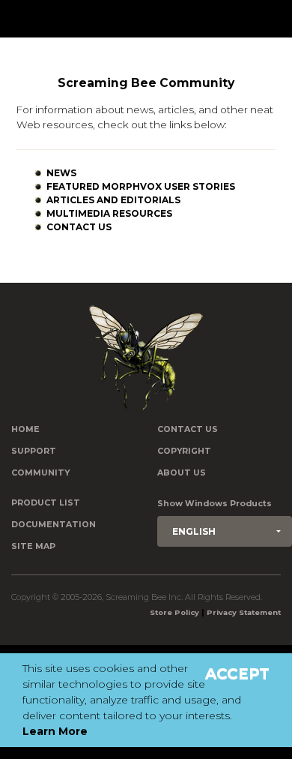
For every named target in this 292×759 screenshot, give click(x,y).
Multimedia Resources (109, 213)
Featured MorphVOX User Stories (140, 186)
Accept (237, 673)
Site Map (33, 546)
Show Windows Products (214, 503)
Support (33, 451)
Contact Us (79, 226)
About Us (181, 473)
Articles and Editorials (113, 200)
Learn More (55, 731)
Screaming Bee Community (146, 83)
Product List (45, 503)
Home (25, 429)
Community (40, 473)
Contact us (187, 429)
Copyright (184, 451)
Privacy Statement (244, 612)
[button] (224, 531)
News (61, 172)
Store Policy (174, 612)
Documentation (53, 525)
